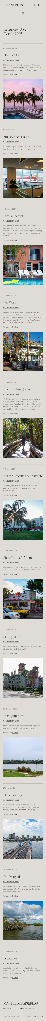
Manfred (15, 75)
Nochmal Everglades (16, 389)
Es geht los (10, 958)
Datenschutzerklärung (26, 1008)
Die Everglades (12, 876)
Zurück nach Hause (16, 136)
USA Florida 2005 (11, 60)
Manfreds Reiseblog (23, 4)
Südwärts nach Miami (18, 557)
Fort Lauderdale (13, 216)
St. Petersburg (12, 795)
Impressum (7, 1008)
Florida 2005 (11, 55)
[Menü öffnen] (23, 13)
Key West (9, 302)
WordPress (39, 1016)
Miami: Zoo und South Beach (22, 476)
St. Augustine (12, 636)
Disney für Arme (14, 716)
